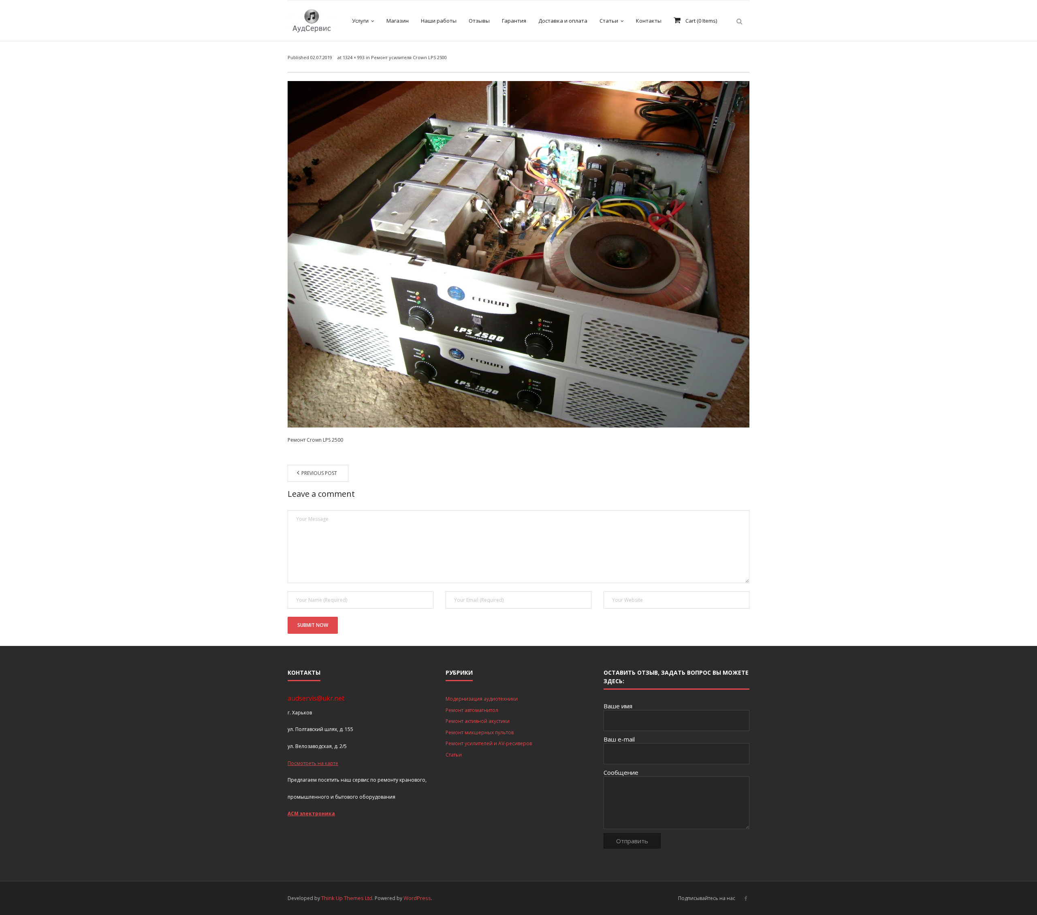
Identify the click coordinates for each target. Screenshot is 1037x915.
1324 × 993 (354, 57)
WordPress (417, 898)
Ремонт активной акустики (478, 721)
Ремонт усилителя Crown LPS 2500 (409, 57)
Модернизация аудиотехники (482, 698)
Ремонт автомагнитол (472, 710)
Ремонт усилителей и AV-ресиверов (489, 743)
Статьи (454, 754)
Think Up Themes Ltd (346, 898)
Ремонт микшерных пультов (480, 732)
